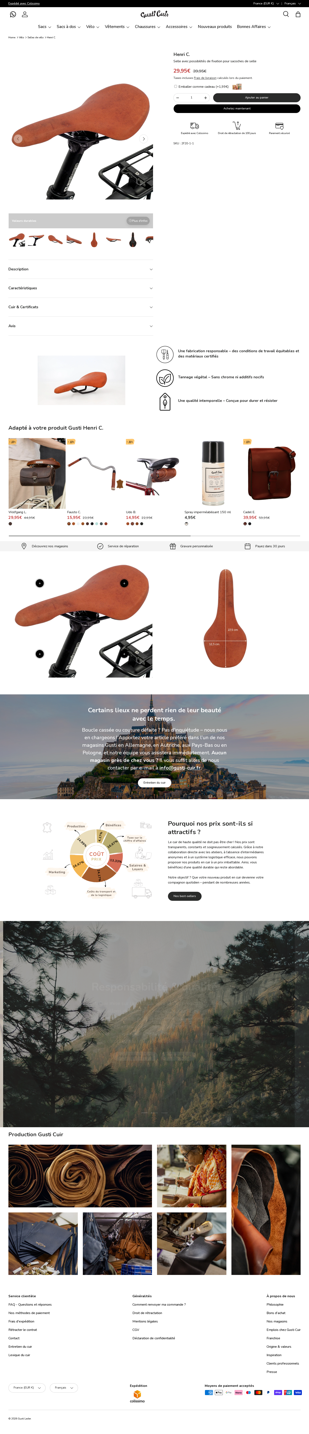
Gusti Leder (24, 1418)
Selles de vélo (36, 37)
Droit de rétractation (147, 1313)
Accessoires (177, 26)
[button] (13, 14)
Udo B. (131, 512)
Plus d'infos (140, 221)
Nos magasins (277, 1321)
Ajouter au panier (256, 98)
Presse (272, 1372)
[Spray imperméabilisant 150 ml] (213, 473)
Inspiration (274, 1355)
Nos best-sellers (185, 896)
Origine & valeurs (279, 1346)
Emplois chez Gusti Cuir (284, 1330)
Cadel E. (249, 512)
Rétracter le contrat (22, 1330)
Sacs (42, 26)
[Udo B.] (154, 473)
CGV (135, 1330)
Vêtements (115, 26)
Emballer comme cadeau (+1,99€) (203, 86)
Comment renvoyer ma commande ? (159, 1304)
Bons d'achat (276, 1313)
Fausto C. (74, 512)
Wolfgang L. (17, 512)
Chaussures (145, 26)
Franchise (273, 1338)
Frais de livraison (205, 78)
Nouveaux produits (215, 26)
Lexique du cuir (19, 1355)
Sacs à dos (66, 26)
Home (11, 37)
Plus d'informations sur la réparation (174, 1061)
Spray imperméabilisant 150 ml (208, 512)
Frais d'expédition (21, 1321)
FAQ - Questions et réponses (30, 1304)
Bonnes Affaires (251, 26)
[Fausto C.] (95, 473)
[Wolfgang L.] (37, 473)
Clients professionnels (283, 1363)
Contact (14, 1338)
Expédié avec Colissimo (24, 3)
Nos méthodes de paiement (29, 1313)
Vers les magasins (123, 1061)
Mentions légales (145, 1321)
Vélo (90, 26)
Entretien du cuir (155, 783)
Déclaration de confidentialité (153, 1338)
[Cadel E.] (272, 473)
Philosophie (275, 1304)
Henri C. (51, 37)
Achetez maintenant (237, 108)
